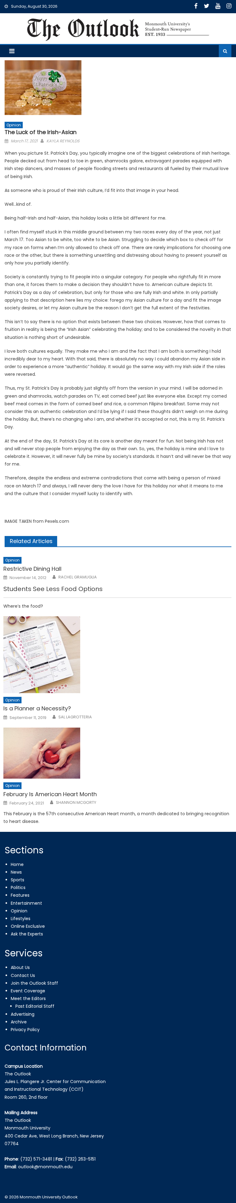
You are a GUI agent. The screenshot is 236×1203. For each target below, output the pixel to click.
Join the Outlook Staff (34, 983)
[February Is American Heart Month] (117, 753)
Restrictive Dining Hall (32, 568)
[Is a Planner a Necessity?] (117, 654)
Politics (18, 887)
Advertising (22, 1014)
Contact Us (23, 975)
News (16, 872)
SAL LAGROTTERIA (75, 717)
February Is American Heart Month (50, 794)
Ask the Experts (27, 934)
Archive (19, 1022)
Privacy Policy (25, 1029)
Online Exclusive (28, 926)
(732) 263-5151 (80, 1159)
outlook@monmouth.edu (45, 1167)
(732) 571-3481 (36, 1159)
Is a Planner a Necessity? (37, 708)
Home (17, 864)
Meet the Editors (28, 998)
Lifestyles (20, 918)
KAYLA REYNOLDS (63, 141)
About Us (20, 967)
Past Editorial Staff (34, 1006)
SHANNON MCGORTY (76, 802)
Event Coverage (28, 991)
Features (20, 895)
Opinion (13, 125)
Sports (17, 880)
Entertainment (26, 903)
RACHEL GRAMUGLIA (77, 577)
